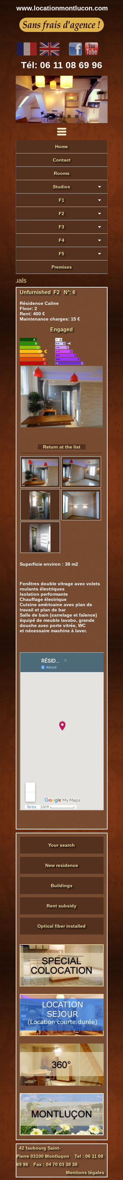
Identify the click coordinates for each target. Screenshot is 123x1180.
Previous (22, 99)
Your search (61, 845)
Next (101, 99)
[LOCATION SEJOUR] (62, 1034)
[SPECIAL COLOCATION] (62, 984)
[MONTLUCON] (62, 1133)
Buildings (61, 885)
